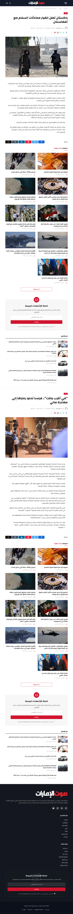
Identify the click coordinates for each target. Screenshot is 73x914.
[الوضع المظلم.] (10, 3)
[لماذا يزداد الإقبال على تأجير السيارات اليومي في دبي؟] (63, 363)
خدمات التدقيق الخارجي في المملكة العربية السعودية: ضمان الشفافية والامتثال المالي (32, 343)
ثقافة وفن (65, 825)
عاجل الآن (65, 854)
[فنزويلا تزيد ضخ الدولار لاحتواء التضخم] (53, 161)
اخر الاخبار (65, 848)
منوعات (65, 837)
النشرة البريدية (64, 865)
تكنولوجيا (65, 823)
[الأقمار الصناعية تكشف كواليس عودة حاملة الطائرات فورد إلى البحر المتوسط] (20, 240)
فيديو (66, 851)
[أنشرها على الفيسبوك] (66, 32)
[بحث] (7, 3)
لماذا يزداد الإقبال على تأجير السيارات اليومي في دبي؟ (40, 361)
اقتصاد (66, 820)
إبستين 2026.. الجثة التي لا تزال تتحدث (23, 172)
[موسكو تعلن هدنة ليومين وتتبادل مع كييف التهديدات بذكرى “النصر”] (20, 213)
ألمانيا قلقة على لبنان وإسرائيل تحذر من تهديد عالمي (55, 279)
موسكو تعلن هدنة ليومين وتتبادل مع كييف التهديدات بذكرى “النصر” (20, 225)
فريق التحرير (58, 28)
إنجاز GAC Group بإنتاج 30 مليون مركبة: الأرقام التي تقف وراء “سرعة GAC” (34, 380)
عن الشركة (65, 860)
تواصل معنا (65, 862)
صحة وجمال (64, 834)
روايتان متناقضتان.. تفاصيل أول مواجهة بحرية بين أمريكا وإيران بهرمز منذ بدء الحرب (53, 252)
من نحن (47, 910)
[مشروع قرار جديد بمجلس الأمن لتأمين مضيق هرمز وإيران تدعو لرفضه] (53, 186)
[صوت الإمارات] (36, 3)
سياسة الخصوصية (27, 327)
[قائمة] (65, 3)
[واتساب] (60, 32)
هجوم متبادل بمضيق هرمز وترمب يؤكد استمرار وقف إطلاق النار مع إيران (22, 198)
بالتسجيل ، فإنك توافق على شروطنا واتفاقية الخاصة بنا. (36, 327)
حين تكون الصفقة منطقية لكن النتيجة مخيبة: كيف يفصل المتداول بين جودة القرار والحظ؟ (31, 352)
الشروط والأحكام (63, 857)
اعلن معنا (30, 910)
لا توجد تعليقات (39, 28)
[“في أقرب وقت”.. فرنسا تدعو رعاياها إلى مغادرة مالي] (36, 437)
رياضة (66, 831)
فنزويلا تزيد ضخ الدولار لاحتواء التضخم (56, 172)
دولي (65, 13)
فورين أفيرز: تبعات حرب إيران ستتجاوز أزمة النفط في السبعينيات (54, 225)
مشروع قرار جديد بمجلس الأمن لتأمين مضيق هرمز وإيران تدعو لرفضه (53, 198)
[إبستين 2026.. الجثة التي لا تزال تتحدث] (20, 161)
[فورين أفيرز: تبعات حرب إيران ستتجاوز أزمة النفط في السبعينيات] (53, 213)
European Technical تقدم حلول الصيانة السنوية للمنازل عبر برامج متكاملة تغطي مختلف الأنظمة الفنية (32, 371)
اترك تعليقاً (36, 289)
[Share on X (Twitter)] (63, 32)
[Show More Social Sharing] (51, 32)
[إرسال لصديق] (57, 32)
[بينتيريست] (55, 32)
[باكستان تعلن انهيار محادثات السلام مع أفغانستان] (36, 57)
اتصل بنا (24, 910)
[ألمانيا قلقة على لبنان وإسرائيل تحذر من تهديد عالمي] (53, 267)
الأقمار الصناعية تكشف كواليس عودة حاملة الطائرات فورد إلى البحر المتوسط (20, 252)
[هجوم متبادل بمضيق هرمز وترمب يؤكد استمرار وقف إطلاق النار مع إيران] (20, 186)
